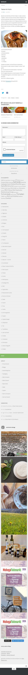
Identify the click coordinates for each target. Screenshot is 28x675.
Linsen (5, 188)
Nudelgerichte (5, 282)
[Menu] (26, 2)
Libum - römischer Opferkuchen (16, 412)
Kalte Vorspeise (5, 377)
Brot (3, 226)
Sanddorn (16, 192)
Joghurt (23, 184)
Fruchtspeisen (5, 243)
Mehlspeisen (5, 279)
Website (4, 142)
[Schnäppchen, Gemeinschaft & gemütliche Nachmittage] (14, 573)
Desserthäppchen (6, 370)
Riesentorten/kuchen (7, 292)
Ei (16, 180)
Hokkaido (4, 184)
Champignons (13, 180)
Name (4, 137)
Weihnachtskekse (13, 196)
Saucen (4, 302)
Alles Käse (4, 210)
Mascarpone (22, 188)
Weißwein (21, 196)
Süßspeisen (5, 322)
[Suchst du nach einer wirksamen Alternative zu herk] (14, 470)
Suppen (4, 316)
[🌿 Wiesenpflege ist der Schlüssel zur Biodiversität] (14, 522)
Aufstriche (4, 220)
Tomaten (20, 194)
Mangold (9, 188)
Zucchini (3, 198)
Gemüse (11, 182)
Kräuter (24, 186)
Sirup (3, 306)
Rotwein (12, 97)
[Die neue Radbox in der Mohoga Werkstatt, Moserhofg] (14, 599)
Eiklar (18, 180)
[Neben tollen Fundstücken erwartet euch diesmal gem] (14, 625)
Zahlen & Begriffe (6, 345)
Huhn (9, 97)
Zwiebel (17, 97)
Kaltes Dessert (5, 380)
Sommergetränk (6, 312)
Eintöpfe (4, 233)
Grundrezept (5, 263)
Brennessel (6, 180)
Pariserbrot (8, 81)
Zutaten (4, 349)
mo (4, 12)
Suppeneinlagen (6, 319)
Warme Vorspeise (6, 393)
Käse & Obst (5, 383)
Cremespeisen (5, 229)
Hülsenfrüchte (16, 184)
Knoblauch (16, 186)
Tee (3, 326)
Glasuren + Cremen (6, 259)
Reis (21, 190)
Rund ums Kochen (6, 296)
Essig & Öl (4, 236)
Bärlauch (9, 180)
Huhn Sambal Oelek (18, 115)
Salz (14, 192)
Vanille (6, 196)
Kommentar (5, 127)
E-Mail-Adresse (18, 137)
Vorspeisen (4, 339)
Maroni (18, 188)
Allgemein (4, 213)
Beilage (4, 367)
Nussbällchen (8, 409)
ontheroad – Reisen (5, 653)
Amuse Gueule (5, 364)
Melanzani (2, 190)
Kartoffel (4, 186)
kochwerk (3, 2)
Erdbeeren (22, 180)
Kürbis (2, 188)
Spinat (15, 194)
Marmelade (13, 188)
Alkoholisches (5, 206)
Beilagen (4, 223)
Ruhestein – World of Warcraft (8, 655)
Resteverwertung (7, 192)
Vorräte (4, 335)
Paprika (18, 190)
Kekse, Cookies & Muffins (8, 266)
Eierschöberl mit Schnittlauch (11, 419)
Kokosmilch (20, 186)
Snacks (3, 309)
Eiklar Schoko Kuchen (17, 406)
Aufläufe (4, 216)
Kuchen (4, 276)
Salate (3, 299)
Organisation (5, 289)
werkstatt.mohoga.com (6, 651)
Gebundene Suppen (6, 246)
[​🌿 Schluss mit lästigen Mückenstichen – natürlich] (14, 548)
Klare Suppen (5, 269)
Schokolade (5, 194)
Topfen (2, 196)
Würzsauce (4, 342)
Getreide (17, 182)
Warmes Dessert (6, 397)
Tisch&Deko (5, 329)
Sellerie (12, 194)
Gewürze (23, 182)
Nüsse (10, 190)
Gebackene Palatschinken (6, 115)
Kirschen (11, 186)
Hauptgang (4, 374)
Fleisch (3, 5)
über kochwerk (5, 332)
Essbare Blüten (5, 182)
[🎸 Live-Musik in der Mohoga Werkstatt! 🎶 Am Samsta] (14, 444)
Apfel (2, 180)
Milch (6, 190)
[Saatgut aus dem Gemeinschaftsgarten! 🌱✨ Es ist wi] (14, 496)
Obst (13, 190)
